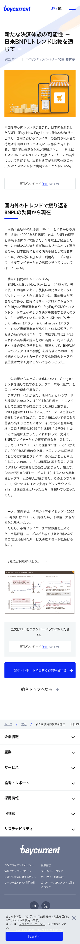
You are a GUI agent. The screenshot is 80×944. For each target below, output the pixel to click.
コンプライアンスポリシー (19, 865)
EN (60, 9)
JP (53, 9)
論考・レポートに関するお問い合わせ (40, 670)
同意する (34, 936)
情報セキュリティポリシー (19, 871)
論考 (24, 724)
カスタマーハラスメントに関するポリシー (58, 884)
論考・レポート (16, 783)
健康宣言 (46, 865)
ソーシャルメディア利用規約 (19, 882)
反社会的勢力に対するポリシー (21, 877)
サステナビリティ (18, 829)
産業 (8, 752)
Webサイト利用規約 (52, 877)
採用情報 (11, 798)
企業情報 (11, 737)
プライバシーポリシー (32, 924)
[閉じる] (74, 917)
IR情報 (9, 813)
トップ (8, 724)
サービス (11, 767)
